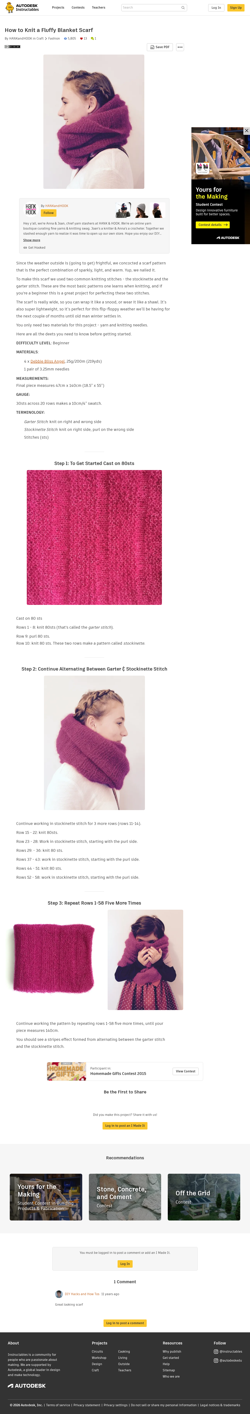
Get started (171, 1358)
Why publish (172, 1351)
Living (122, 1358)
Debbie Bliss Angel (47, 361)
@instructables (231, 1351)
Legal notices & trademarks (220, 1405)
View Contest (185, 1071)
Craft (40, 39)
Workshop (99, 1358)
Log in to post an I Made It (125, 1125)
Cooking (124, 1351)
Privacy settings (116, 1405)
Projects (58, 7)
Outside (124, 1364)
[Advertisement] (220, 185)
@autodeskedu (231, 1360)
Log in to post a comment (125, 1323)
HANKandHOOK (20, 39)
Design (97, 1364)
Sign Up (236, 7)
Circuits (97, 1351)
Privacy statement (86, 1405)
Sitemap (169, 1370)
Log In (216, 7)
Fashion (54, 39)
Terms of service (58, 1405)
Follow (49, 213)
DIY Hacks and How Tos (82, 1294)
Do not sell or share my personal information (163, 1405)
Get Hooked (37, 247)
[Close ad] (246, 131)
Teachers (98, 7)
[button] (180, 47)
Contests (78, 7)
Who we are (171, 1376)
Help (166, 1364)
